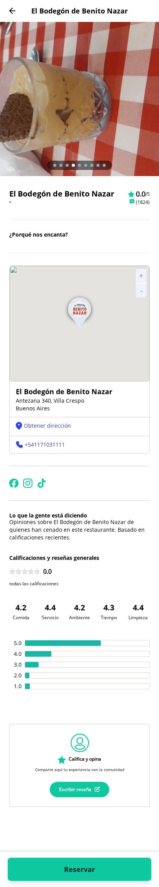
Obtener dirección (47, 425)
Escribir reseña (75, 789)
